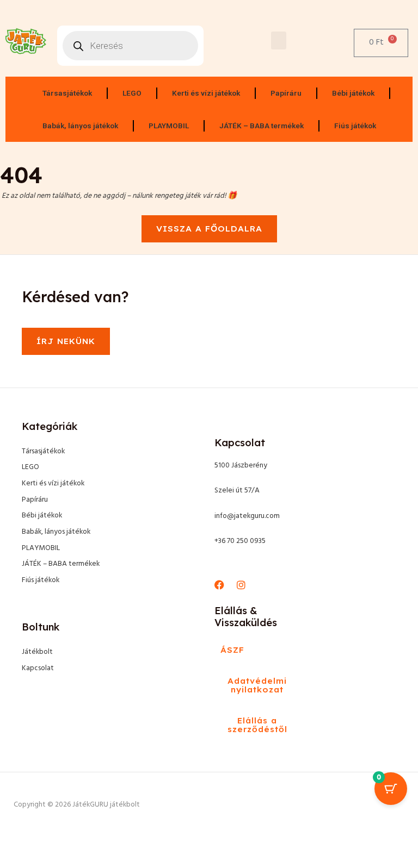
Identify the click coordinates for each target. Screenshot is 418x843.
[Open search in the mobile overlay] (130, 46)
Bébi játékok (353, 93)
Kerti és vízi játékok (206, 93)
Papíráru (286, 93)
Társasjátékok (67, 93)
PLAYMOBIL (169, 125)
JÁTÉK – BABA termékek (261, 125)
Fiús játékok (355, 125)
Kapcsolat (38, 668)
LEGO (132, 93)
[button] (278, 40)
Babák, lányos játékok (80, 125)
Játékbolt (37, 652)
